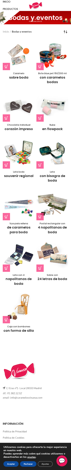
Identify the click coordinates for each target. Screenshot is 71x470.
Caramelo (18, 76)
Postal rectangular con (52, 228)
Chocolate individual (19, 127)
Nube (52, 127)
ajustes (31, 457)
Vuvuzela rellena (18, 228)
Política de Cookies (13, 437)
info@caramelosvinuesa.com (26, 397)
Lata (52, 176)
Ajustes (45, 464)
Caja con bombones (18, 329)
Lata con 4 (19, 279)
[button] (6, 66)
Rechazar (28, 464)
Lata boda (18, 174)
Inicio (6, 31)
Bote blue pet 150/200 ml (52, 78)
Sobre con (52, 277)
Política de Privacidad (15, 431)
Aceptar (11, 464)
